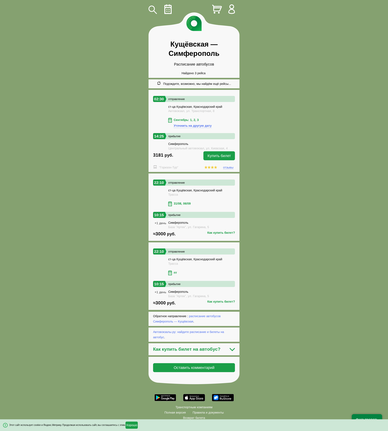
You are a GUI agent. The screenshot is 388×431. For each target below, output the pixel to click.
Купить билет (219, 156)
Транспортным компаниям (194, 407)
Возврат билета (194, 417)
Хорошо (131, 425)
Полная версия (175, 412)
